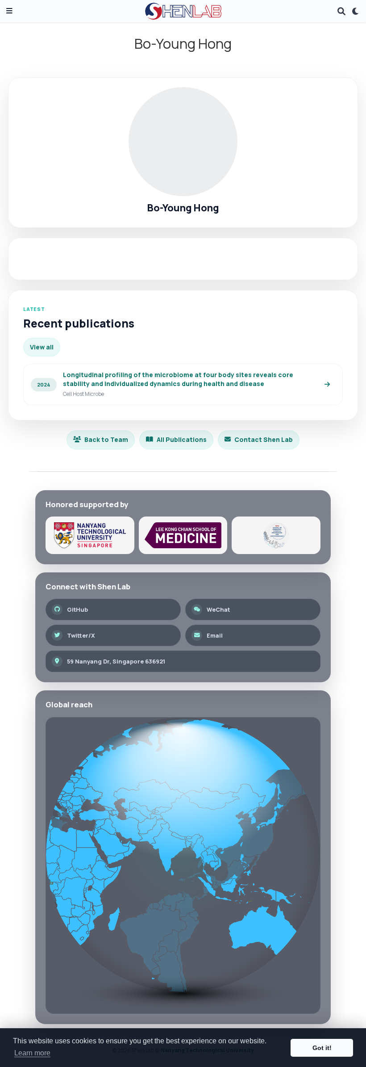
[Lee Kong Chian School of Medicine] (183, 535)
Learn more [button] (32, 1053)
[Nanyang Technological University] (90, 535)
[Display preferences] (356, 11)
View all (42, 347)
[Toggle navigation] (9, 11)
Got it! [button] (322, 1047)
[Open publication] (327, 385)
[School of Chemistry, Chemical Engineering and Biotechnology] (276, 535)
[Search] (341, 11)
